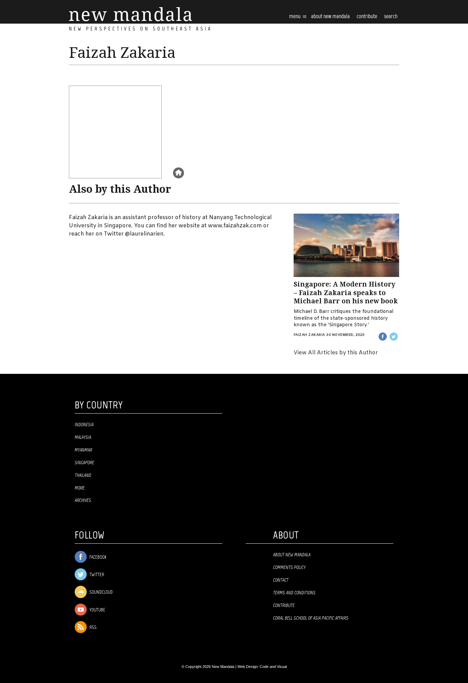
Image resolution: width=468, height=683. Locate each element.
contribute (367, 16)
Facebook (97, 557)
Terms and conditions (294, 593)
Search (390, 16)
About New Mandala (330, 16)
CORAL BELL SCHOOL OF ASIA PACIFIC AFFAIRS (310, 618)
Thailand (83, 475)
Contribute (284, 605)
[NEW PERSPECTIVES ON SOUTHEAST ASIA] (130, 14)
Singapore (84, 463)
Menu (295, 16)
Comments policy (289, 567)
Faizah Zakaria (309, 335)
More (80, 488)
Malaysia (83, 437)
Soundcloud (100, 592)
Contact (280, 580)
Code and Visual (273, 667)
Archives (83, 500)
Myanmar (83, 450)
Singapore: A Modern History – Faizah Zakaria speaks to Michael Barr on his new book (346, 292)
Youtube (96, 610)
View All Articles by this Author (336, 352)
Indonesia (84, 425)
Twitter (96, 575)
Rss (92, 627)
